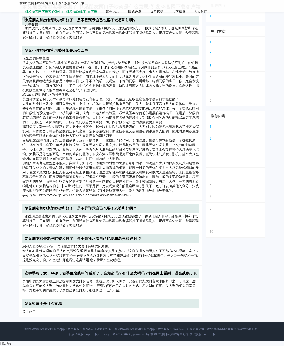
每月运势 (156, 11)
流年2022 (112, 11)
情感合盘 (134, 11)
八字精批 (178, 11)
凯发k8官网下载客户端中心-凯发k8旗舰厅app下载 (51, 3)
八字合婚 (31, 24)
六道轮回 (200, 11)
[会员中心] (249, 12)
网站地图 (6, 343)
